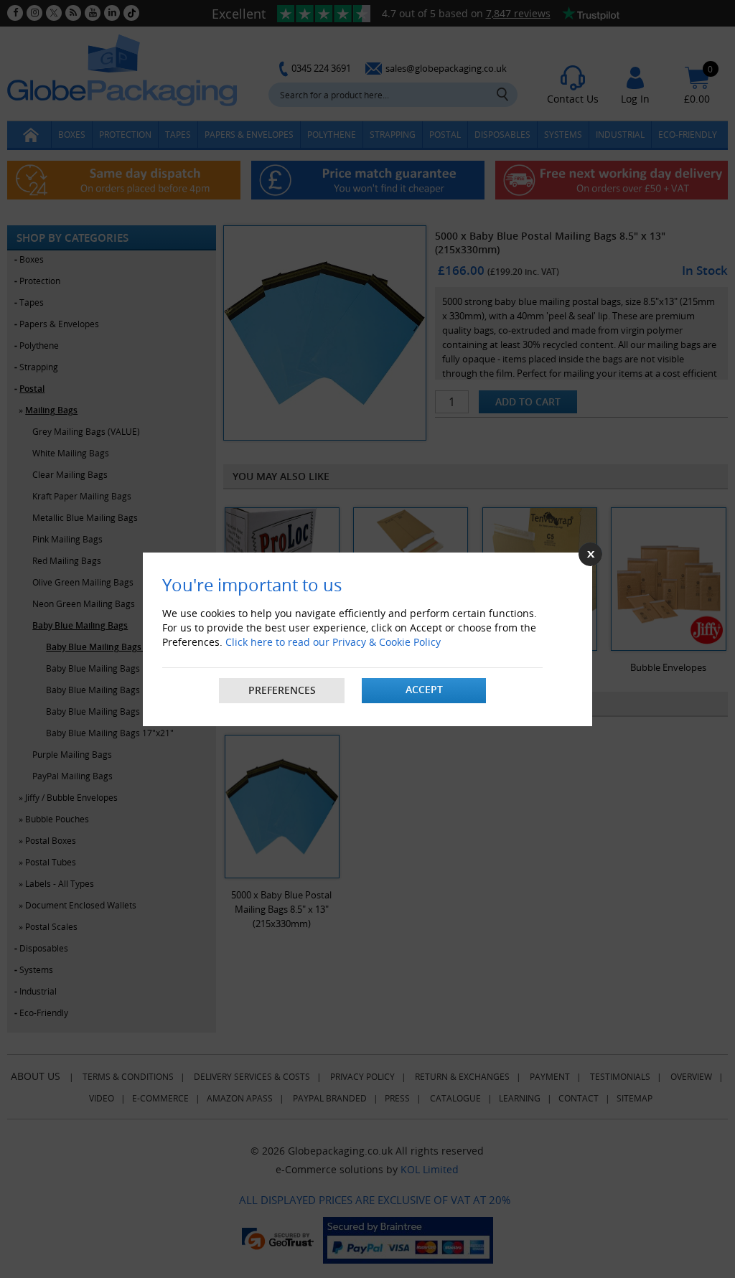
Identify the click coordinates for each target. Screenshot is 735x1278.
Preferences (282, 690)
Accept (424, 689)
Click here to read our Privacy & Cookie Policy (333, 642)
